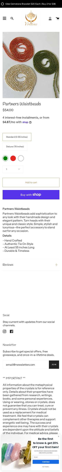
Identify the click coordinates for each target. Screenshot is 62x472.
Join (54, 364)
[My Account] (50, 18)
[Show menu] (4, 18)
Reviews (8, 265)
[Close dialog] (58, 436)
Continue (45, 462)
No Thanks (46, 467)
